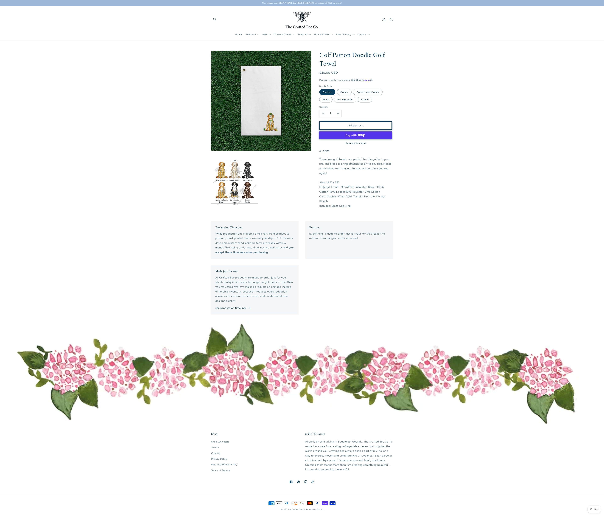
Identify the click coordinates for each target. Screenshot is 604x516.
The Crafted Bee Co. (297, 509)
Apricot (327, 92)
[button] (214, 19)
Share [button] (326, 150)
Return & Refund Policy (224, 464)
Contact (216, 453)
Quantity (323, 107)
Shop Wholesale (220, 441)
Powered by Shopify (314, 509)
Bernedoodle (345, 99)
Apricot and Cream (368, 92)
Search (215, 447)
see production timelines (231, 307)
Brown (365, 99)
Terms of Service (220, 470)
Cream (344, 92)
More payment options (356, 143)
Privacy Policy (219, 458)
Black (326, 99)
